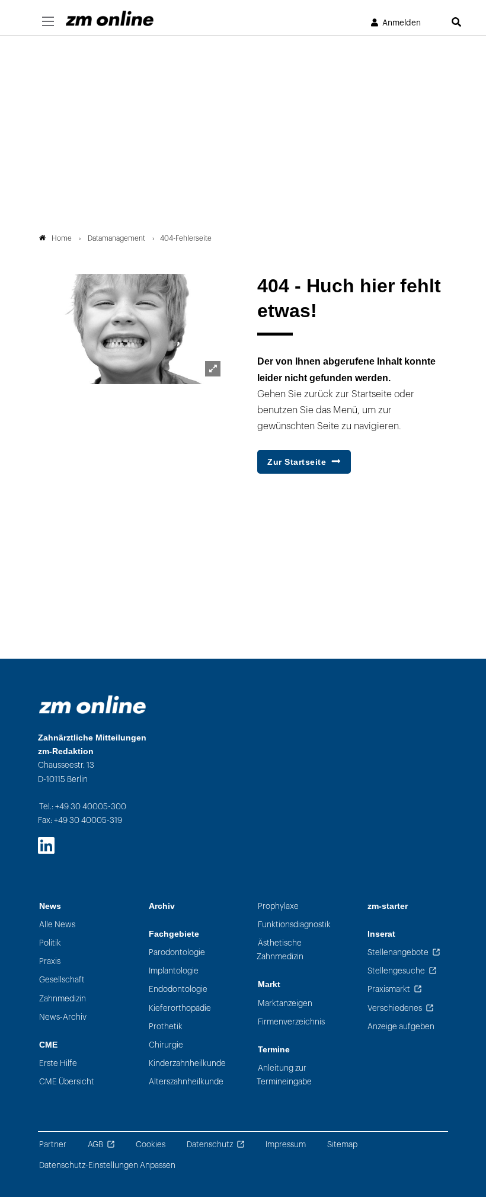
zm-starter (387, 906)
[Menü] (48, 21)
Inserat (381, 934)
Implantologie (174, 971)
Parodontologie (177, 952)
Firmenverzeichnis (291, 1022)
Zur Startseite (296, 462)
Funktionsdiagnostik (294, 924)
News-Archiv (63, 1017)
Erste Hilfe (58, 1063)
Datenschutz (210, 1144)
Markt (269, 984)
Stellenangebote (398, 952)
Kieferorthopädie (180, 1008)
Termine (274, 1049)
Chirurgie (166, 1045)
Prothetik (166, 1026)
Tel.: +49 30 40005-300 (82, 806)
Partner (52, 1144)
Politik (50, 943)
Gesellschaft (62, 980)
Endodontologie (178, 989)
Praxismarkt (388, 989)
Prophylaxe (278, 906)
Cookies (150, 1144)
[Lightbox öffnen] (213, 369)
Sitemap (342, 1144)
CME (48, 1044)
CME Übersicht (66, 1082)
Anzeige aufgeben (400, 1026)
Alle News (57, 924)
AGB (95, 1144)
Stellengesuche (396, 971)
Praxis (49, 961)
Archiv (162, 906)
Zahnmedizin (62, 999)
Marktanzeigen (285, 1003)
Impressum (286, 1144)
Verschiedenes (394, 1008)
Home (62, 238)
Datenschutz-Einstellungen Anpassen (107, 1165)
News (50, 906)
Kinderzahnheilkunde (187, 1063)
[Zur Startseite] (110, 18)
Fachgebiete (174, 934)
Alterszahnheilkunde (186, 1082)
